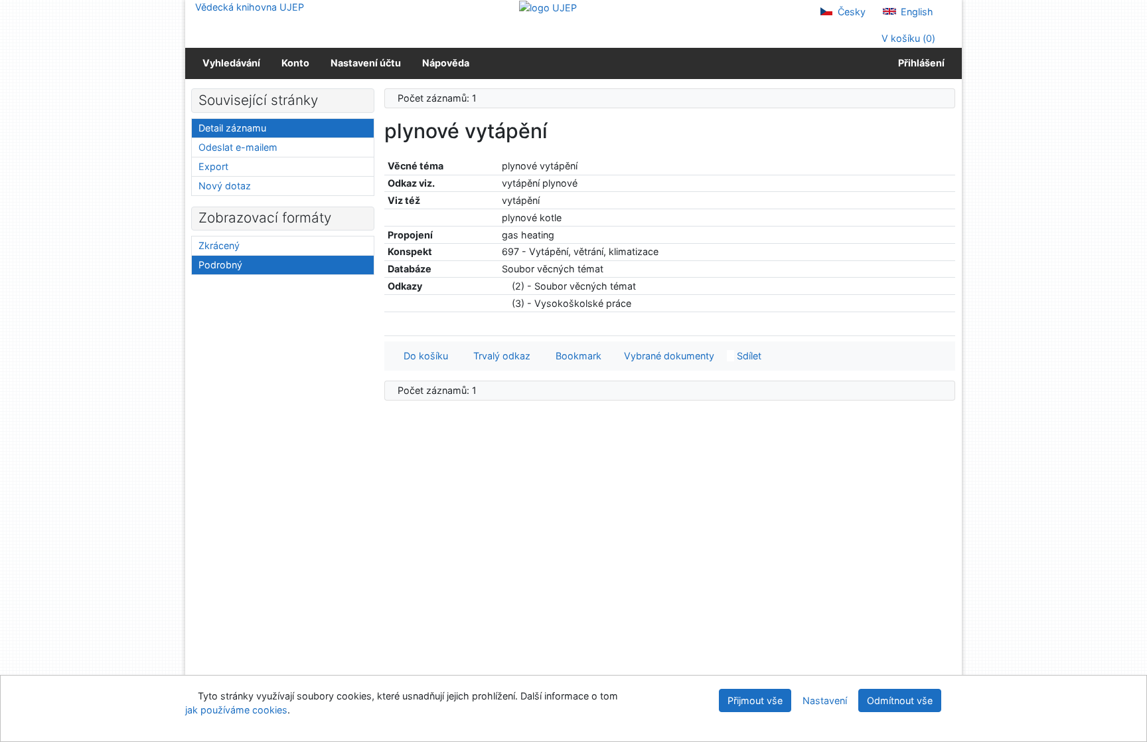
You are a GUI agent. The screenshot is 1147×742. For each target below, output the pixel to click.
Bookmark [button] (575, 355)
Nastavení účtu (366, 62)
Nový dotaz (224, 185)
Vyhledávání (231, 62)
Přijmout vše (755, 700)
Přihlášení (919, 62)
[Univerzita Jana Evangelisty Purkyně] (548, 7)
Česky (850, 11)
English (915, 11)
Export (213, 166)
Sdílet (747, 355)
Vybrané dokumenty (667, 355)
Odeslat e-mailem (237, 147)
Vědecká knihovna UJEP (249, 7)
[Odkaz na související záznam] (505, 286)
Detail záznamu (232, 128)
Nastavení (825, 700)
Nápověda (445, 62)
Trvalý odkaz (499, 355)
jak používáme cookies (236, 709)
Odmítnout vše (900, 700)
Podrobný (220, 264)
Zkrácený (219, 245)
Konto (295, 62)
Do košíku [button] (423, 355)
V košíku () (907, 38)
